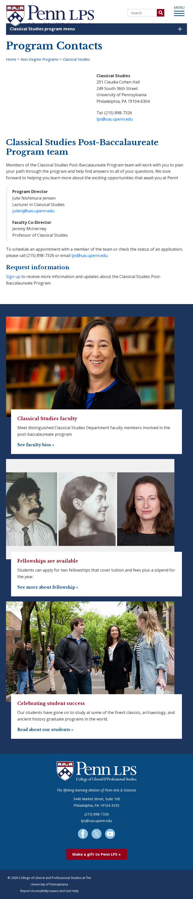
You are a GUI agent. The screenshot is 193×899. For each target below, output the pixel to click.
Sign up (13, 276)
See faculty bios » (35, 444)
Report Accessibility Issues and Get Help (49, 891)
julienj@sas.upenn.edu (33, 211)
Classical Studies (76, 59)
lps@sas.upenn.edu (114, 119)
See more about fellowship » (47, 587)
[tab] (96, 29)
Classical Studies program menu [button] (42, 29)
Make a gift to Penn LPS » (96, 854)
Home (11, 59)
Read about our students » (45, 729)
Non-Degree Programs (40, 59)
